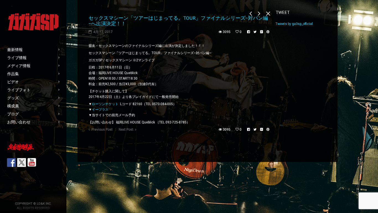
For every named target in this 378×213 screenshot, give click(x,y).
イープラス (100, 109)
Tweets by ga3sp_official (294, 24)
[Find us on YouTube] (31, 162)
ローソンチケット (105, 104)
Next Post (126, 129)
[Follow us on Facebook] (11, 162)
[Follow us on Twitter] (21, 162)
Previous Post (102, 129)
